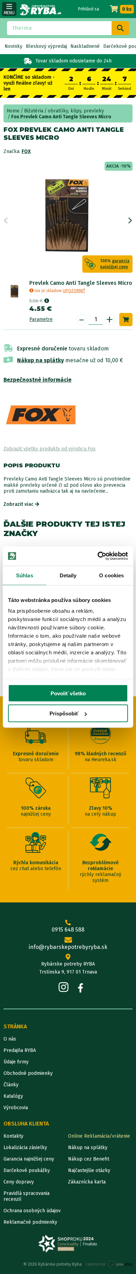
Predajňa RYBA (19, 1050)
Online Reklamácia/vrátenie (99, 1136)
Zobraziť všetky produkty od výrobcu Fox (49, 449)
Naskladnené (85, 46)
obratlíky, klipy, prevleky (76, 111)
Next (130, 221)
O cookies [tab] (111, 575)
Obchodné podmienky (28, 1073)
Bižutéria (33, 111)
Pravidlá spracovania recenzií (26, 1196)
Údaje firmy (16, 1062)
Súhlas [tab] (24, 575)
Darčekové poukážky (26, 1170)
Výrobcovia (15, 1108)
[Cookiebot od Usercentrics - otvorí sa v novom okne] (98, 556)
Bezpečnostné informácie (37, 379)
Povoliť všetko (68, 693)
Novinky (13, 46)
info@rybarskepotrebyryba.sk (68, 947)
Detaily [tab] (68, 575)
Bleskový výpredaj (46, 46)
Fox (26, 151)
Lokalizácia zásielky (25, 1147)
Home (13, 111)
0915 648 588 (68, 929)
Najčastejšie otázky (89, 1170)
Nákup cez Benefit (88, 1159)
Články (10, 1085)
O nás (9, 1039)
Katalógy (13, 1096)
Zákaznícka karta (87, 1182)
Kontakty (13, 1136)
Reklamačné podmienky (30, 1222)
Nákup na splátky (40, 360)
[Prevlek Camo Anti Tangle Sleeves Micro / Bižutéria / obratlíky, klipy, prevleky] (14, 290)
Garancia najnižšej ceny (28, 1159)
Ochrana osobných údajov (32, 1211)
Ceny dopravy (18, 1182)
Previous (5, 221)
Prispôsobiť (64, 713)
